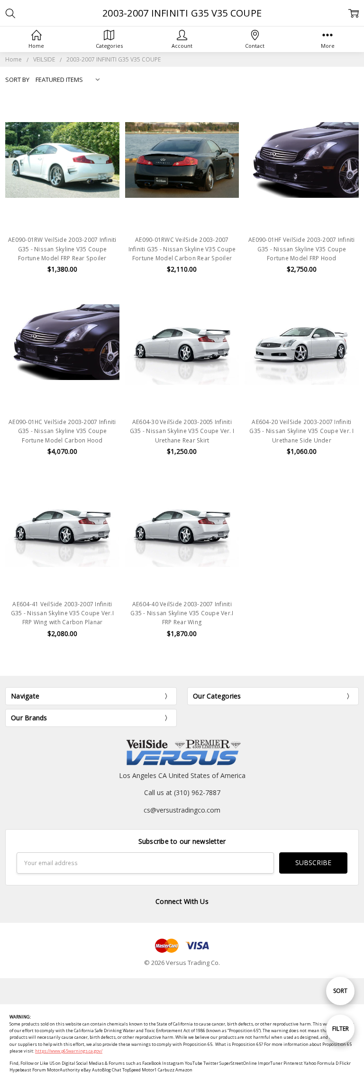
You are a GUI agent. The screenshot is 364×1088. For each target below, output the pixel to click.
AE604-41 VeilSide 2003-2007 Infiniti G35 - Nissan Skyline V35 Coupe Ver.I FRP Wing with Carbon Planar (62, 613)
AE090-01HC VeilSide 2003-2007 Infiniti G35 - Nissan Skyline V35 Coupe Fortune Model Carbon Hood (62, 431)
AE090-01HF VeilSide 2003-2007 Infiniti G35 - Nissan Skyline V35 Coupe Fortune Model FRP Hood (301, 249)
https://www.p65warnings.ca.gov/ (68, 1051)
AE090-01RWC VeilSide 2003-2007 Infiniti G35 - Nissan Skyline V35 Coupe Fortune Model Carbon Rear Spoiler (182, 249)
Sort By (17, 79)
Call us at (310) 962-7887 (182, 792)
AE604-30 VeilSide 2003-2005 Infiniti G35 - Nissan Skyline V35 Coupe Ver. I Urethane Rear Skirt (182, 431)
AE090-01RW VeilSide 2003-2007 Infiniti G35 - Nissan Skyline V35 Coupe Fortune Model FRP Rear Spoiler (62, 249)
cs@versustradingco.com (182, 809)
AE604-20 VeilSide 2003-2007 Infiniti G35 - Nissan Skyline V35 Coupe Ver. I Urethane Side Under (301, 431)
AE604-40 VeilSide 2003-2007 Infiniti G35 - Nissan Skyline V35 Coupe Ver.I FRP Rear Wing (181, 613)
